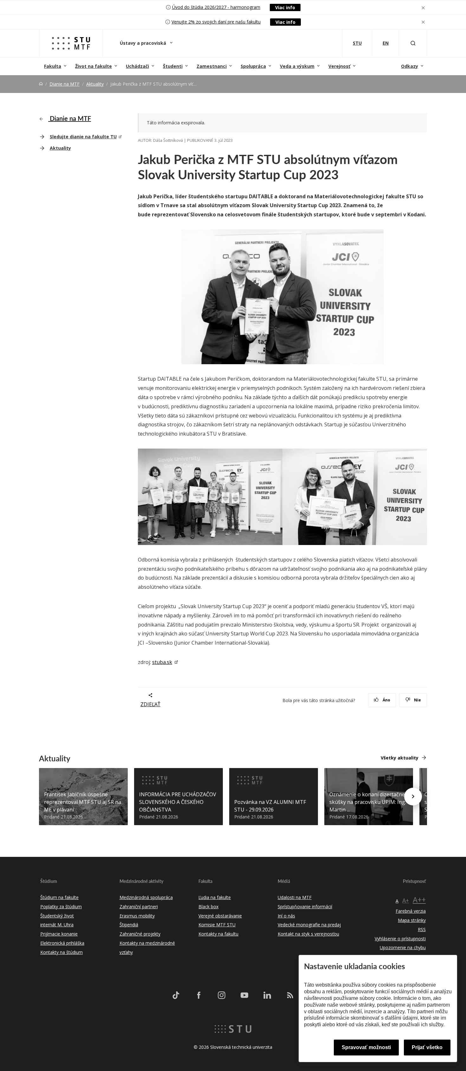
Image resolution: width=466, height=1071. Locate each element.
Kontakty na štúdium (61, 952)
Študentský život (57, 916)
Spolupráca (253, 66)
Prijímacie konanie (59, 934)
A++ (419, 899)
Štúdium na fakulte (59, 897)
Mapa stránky (412, 920)
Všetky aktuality (399, 758)
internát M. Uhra (57, 925)
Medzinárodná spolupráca (146, 897)
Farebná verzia (411, 911)
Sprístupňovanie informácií (305, 906)
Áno (386, 700)
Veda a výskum (297, 66)
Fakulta (52, 66)
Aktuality (95, 84)
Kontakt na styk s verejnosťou (308, 934)
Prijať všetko (427, 1047)
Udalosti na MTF (295, 897)
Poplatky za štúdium (61, 906)
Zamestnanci (212, 66)
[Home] (41, 84)
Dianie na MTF (64, 84)
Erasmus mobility (137, 916)
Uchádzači (137, 66)
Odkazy (409, 66)
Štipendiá (129, 925)
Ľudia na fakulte (214, 897)
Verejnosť (339, 66)
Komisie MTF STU (217, 925)
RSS (422, 929)
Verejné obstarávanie (220, 916)
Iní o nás (286, 916)
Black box (208, 906)
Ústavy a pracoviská (143, 43)
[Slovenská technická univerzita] (233, 1028)
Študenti (173, 66)
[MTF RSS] (290, 995)
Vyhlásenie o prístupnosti (400, 939)
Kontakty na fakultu (218, 934)
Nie (417, 700)
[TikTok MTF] (176, 995)
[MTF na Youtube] (244, 995)
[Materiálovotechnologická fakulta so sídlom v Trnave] (71, 43)
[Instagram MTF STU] (221, 995)
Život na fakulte (93, 66)
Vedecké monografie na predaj (309, 925)
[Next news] (413, 796)
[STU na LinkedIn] (267, 995)
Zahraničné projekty (140, 934)
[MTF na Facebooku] (199, 995)
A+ (405, 900)
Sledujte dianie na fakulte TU (83, 137)
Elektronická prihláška (62, 943)
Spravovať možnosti (366, 1047)
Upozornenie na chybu (403, 947)
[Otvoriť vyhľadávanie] (413, 43)
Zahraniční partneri (139, 906)
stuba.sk (162, 662)
